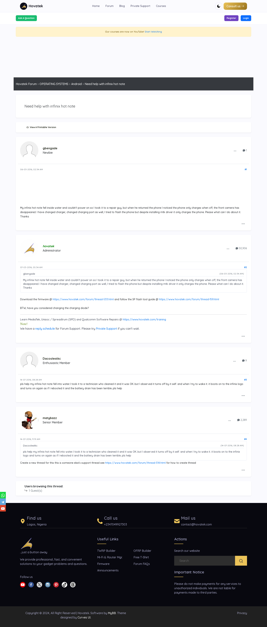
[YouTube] (3, 508)
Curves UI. (84, 617)
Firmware (103, 564)
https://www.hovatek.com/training (144, 319)
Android (76, 84)
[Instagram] (47, 584)
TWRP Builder (106, 551)
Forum (110, 6)
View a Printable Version (42, 127)
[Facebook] (31, 584)
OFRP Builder (142, 551)
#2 (245, 267)
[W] (3, 495)
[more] (235, 151)
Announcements (108, 570)
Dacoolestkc (52, 358)
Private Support (140, 6)
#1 (246, 169)
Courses (161, 6)
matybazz (50, 418)
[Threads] (73, 584)
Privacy (242, 613)
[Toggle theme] (218, 6)
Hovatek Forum (26, 84)
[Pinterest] (56, 584)
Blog (122, 6)
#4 (245, 439)
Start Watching (153, 31)
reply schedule (45, 328)
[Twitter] (39, 584)
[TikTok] (64, 584)
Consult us (233, 6)
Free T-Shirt (141, 557)
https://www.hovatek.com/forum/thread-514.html (135, 462)
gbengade (50, 148)
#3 (245, 379)
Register (231, 18)
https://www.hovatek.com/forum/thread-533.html (83, 299)
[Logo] (26, 543)
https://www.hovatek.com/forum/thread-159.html (189, 299)
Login (246, 18)
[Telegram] (3, 501)
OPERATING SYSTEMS (54, 84)
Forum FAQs (142, 564)
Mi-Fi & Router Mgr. (109, 557)
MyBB (112, 613)
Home (96, 6)
